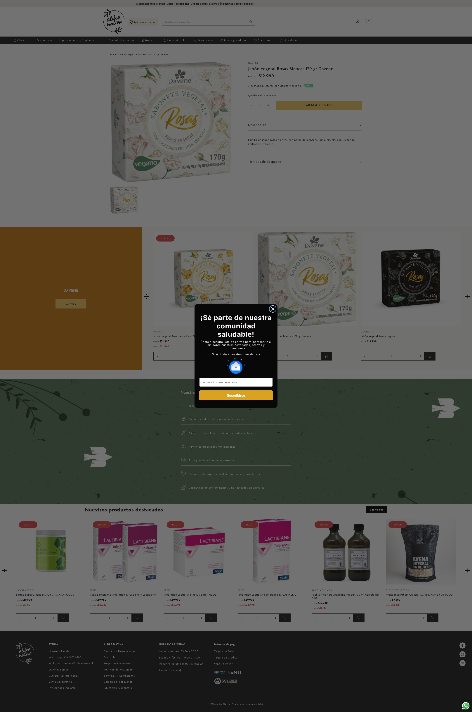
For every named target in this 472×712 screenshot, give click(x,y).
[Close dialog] (273, 309)
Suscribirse (236, 395)
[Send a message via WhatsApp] (465, 705)
